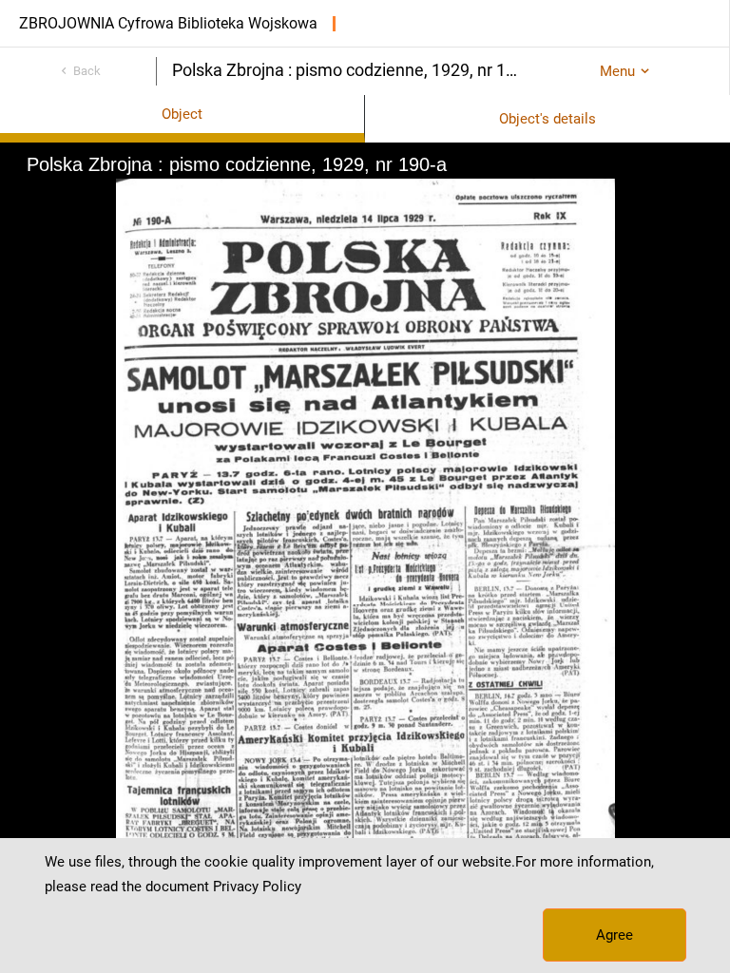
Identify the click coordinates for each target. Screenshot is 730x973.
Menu (617, 71)
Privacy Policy (257, 886)
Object (182, 114)
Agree (614, 935)
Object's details (547, 118)
